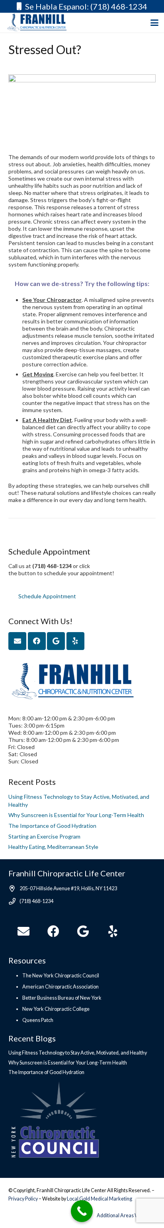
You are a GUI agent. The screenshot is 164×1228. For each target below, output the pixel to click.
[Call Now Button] (82, 1211)
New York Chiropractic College (56, 1009)
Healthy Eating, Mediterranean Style (53, 846)
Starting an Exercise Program (44, 836)
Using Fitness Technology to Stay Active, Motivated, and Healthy (77, 1053)
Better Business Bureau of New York (62, 998)
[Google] (56, 641)
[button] (154, 23)
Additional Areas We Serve (126, 1215)
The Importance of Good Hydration (52, 825)
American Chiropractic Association (60, 987)
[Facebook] (37, 641)
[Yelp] (75, 641)
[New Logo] (41, 23)
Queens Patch (37, 1020)
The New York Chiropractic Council (60, 976)
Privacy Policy (23, 1199)
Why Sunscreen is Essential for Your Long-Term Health (76, 815)
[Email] (17, 641)
